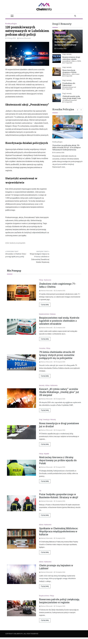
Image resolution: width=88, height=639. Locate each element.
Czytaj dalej (45, 304)
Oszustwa (42, 348)
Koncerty (41, 385)
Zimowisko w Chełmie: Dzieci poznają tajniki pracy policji (15, 255)
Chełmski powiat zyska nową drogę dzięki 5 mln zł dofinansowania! (71, 98)
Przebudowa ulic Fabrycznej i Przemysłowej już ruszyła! (69, 86)
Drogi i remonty (60, 32)
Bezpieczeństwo (44, 314)
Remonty (53, 419)
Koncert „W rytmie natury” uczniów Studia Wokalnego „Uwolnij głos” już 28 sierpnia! (59, 392)
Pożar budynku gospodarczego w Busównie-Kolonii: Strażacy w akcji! (58, 496)
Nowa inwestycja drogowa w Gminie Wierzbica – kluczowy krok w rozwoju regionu (71, 73)
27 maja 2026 (68, 63)
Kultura (47, 385)
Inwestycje (46, 419)
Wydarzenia (47, 280)
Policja (41, 280)
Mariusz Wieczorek (25, 38)
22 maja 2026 (68, 76)
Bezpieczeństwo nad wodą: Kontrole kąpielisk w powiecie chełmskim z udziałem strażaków (59, 320)
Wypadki (46, 453)
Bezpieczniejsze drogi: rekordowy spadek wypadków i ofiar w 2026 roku (71, 60)
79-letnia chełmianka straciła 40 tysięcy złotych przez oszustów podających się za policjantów (57, 355)
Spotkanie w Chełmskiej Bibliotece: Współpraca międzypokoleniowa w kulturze (58, 531)
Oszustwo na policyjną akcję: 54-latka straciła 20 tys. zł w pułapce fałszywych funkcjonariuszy (66, 147)
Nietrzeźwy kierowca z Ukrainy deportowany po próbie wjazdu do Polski (58, 460)
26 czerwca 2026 (59, 152)
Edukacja (52, 314)
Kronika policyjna (11, 23)
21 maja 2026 (68, 89)
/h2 (40, 490)
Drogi (40, 419)
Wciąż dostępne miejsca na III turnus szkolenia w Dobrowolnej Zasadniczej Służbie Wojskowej (39, 258)
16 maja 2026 (68, 102)
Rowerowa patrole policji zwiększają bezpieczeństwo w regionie (59, 601)
